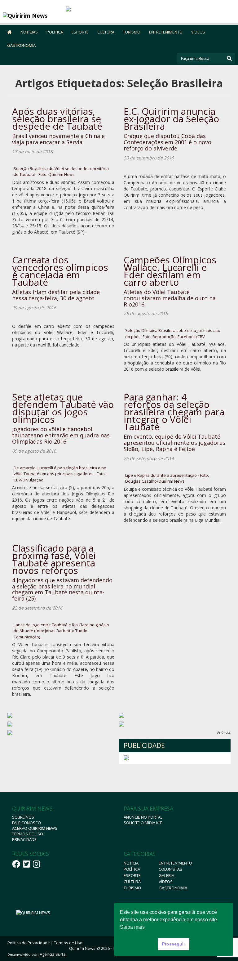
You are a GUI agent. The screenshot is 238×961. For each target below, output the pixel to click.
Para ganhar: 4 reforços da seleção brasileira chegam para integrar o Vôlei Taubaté (174, 412)
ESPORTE (80, 32)
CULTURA (105, 32)
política (132, 869)
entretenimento (175, 863)
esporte (132, 875)
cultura (132, 881)
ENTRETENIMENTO (166, 32)
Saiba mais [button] (132, 927)
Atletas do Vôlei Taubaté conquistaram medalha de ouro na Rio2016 (170, 298)
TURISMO (131, 32)
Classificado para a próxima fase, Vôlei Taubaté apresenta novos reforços (54, 559)
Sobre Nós (23, 817)
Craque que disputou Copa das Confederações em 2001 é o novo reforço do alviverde (167, 142)
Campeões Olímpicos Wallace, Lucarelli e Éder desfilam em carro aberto (170, 270)
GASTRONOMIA (21, 45)
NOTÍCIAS (29, 32)
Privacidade (24, 839)
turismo (132, 888)
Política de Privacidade (28, 942)
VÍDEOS (198, 32)
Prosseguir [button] (173, 943)
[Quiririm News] (32, 15)
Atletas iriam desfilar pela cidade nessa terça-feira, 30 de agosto (56, 295)
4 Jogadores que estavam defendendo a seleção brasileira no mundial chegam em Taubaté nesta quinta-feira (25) (62, 589)
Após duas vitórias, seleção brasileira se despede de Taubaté (57, 118)
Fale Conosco (26, 822)
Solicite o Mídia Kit (143, 822)
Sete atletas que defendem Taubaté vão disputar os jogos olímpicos (63, 408)
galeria (166, 875)
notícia (131, 863)
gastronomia (173, 888)
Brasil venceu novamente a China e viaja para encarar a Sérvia (58, 139)
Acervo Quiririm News (34, 828)
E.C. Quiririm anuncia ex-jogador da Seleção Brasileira (171, 118)
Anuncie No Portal (143, 817)
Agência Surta (53, 954)
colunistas (170, 869)
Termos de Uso (27, 834)
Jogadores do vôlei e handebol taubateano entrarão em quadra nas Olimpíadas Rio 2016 (61, 435)
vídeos (166, 881)
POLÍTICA (54, 32)
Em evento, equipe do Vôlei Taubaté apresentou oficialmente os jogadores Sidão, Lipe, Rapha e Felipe (174, 443)
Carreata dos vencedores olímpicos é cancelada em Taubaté (60, 270)
